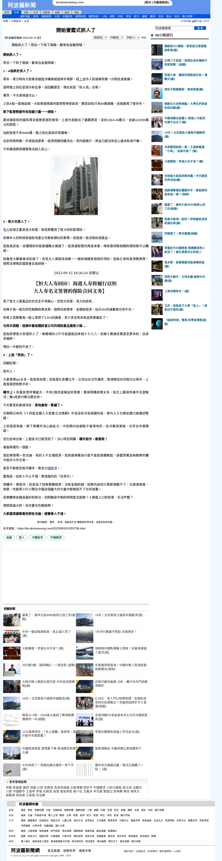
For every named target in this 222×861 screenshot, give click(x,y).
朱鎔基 (17, 787)
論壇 (67, 12)
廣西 (26, 787)
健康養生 (32, 820)
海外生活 (78, 820)
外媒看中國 (40, 815)
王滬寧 (30, 791)
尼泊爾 (40, 795)
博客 (76, 12)
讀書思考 (192, 820)
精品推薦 (101, 831)
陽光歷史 (90, 841)
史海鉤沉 (44, 820)
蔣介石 (77, 791)
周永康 (20, 795)
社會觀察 (55, 836)
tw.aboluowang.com (70, 2)
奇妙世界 (121, 836)
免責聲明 (152, 851)
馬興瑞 (48, 787)
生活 (35, 12)
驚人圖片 (25, 841)
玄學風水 (89, 820)
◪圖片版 (197, 21)
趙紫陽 (10, 795)
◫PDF (206, 21)
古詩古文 (158, 820)
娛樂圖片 (112, 831)
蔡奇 (126, 791)
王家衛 (30, 795)
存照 (109, 815)
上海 (82, 79)
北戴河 (87, 791)
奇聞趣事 (101, 836)
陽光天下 (113, 841)
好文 (89, 815)
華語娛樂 (44, 831)
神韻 (33, 787)
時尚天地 (89, 836)
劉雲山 (108, 791)
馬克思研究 (77, 841)
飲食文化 (32, 836)
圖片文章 (60, 825)
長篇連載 (48, 825)
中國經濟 (67, 16)
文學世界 (37, 825)
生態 (160, 16)
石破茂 (47, 791)
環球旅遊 (133, 836)
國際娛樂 (78, 831)
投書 (95, 815)
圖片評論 (125, 815)
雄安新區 (66, 791)
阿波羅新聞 (22, 5)
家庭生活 (55, 820)
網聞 (112, 16)
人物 (104, 16)
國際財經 (94, 16)
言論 (30, 815)
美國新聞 (46, 16)
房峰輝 (118, 791)
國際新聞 (80, 16)
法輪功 (137, 787)
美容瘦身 (147, 820)
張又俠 (127, 787)
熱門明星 (55, 831)
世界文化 (181, 820)
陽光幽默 (101, 841)
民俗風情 (144, 836)
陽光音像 (136, 841)
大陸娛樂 (32, 831)
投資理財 (169, 820)
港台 (168, 16)
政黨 (75, 815)
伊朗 (9, 787)
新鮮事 (46, 12)
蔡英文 (135, 791)
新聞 (16, 12)
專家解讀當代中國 (60, 841)
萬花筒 (111, 836)
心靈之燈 (66, 820)
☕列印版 (185, 21)
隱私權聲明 (165, 851)
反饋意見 (140, 851)
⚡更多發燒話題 (16, 781)
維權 (144, 16)
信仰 (176, 16)
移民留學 (78, 836)
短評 (82, 815)
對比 (102, 815)
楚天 (52, 522)
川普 (40, 787)
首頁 (7, 12)
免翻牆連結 (160, 2)
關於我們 (129, 851)
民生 (136, 16)
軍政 (35, 16)
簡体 (148, 2)
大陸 (56, 16)
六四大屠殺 (114, 787)
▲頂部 (177, 851)
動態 (62, 815)
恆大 (6, 230)
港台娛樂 (66, 831)
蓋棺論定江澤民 (40, 841)
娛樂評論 (89, 831)
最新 (25, 16)
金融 (9, 537)
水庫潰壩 (76, 787)
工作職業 (101, 820)
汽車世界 (66, 836)
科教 (120, 16)
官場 (128, 16)
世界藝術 (25, 825)
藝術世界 (135, 820)
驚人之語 (53, 815)
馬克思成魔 (61, 787)
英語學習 (204, 820)
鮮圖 (153, 836)
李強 (39, 791)
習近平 (87, 787)
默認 (144, 37)
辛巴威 (98, 791)
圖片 (187, 16)
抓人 (22, 537)
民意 (116, 815)
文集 (68, 815)
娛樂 (57, 12)
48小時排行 (164, 35)
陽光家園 (124, 841)
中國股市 (37, 537)
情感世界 (44, 836)
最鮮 (23, 836)
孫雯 (56, 791)
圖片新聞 (159, 810)
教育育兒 (112, 820)
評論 (26, 12)
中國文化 (124, 820)
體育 (152, 16)
